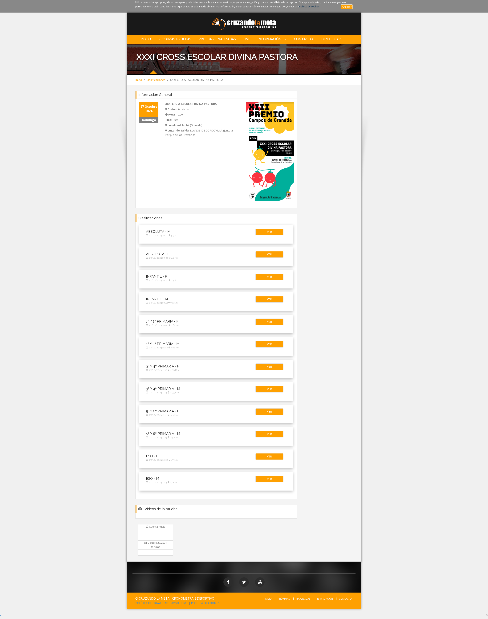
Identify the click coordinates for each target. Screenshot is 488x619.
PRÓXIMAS (284, 598)
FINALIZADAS (303, 598)
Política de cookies (309, 6)
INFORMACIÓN (325, 598)
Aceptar (347, 7)
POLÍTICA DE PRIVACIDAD (151, 603)
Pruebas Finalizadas (217, 39)
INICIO (268, 598)
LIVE (246, 39)
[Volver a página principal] (244, 24)
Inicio (146, 39)
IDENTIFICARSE (332, 39)
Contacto (303, 39)
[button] (269, 232)
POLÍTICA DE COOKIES (205, 603)
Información (269, 39)
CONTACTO (345, 598)
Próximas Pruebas (174, 39)
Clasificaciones (156, 80)
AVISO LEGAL (179, 603)
